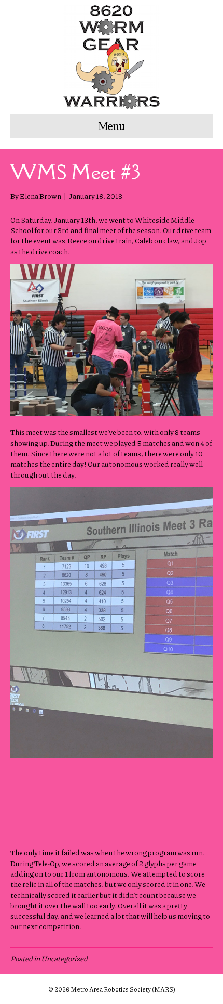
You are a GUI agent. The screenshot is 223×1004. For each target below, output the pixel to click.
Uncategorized (64, 958)
